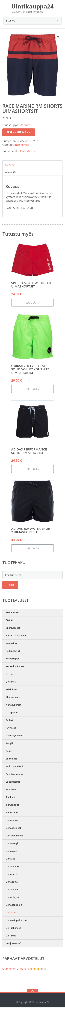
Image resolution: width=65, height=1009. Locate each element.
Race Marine (27, 151)
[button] (58, 37)
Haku (10, 585)
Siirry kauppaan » (18, 132)
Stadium (25, 125)
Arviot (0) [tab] (10, 172)
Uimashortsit (20, 144)
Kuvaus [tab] (9, 164)
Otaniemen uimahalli (15, 968)
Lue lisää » (32, 302)
